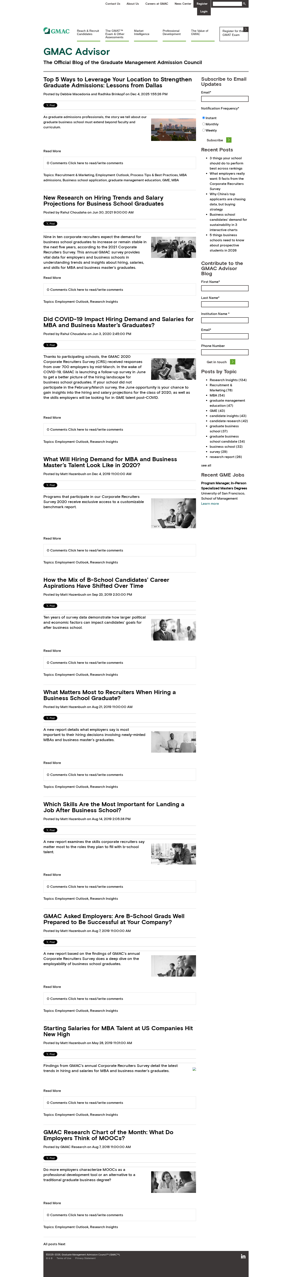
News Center (183, 3)
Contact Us (112, 3)
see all (206, 465)
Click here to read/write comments (95, 163)
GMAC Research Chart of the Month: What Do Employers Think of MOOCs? (108, 1135)
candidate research (229, 421)
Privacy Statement (85, 1258)
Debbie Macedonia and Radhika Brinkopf (92, 94)
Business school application (85, 180)
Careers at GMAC (156, 3)
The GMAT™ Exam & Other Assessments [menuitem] (114, 34)
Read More (52, 151)
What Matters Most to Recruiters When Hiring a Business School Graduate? (109, 695)
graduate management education (134, 180)
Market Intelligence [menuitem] (141, 32)
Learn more (210, 503)
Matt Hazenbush (73, 474)
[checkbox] (225, 124)
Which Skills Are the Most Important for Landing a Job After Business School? (113, 807)
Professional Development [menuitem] (172, 32)
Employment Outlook (112, 175)
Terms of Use (64, 1258)
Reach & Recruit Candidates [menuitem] (88, 32)
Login (204, 11)
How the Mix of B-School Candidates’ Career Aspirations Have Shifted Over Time (106, 582)
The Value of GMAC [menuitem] (199, 32)
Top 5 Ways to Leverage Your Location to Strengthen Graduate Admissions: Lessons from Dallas (117, 82)
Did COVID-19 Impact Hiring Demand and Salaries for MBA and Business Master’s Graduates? (118, 322)
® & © (49, 1258)
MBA (175, 180)
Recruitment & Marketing (74, 175)
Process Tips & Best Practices (154, 175)
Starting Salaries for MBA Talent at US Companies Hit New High (118, 1031)
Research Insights (104, 301)
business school (226, 446)
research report (226, 457)
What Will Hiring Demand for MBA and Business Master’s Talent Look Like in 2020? (110, 462)
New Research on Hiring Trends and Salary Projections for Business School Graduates (103, 200)
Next (61, 1244)
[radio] (225, 118)
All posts (50, 1244)
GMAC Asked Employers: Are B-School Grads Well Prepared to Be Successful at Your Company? (113, 919)
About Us (133, 3)
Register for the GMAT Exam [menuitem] (233, 33)
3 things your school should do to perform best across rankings (226, 163)
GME (166, 180)
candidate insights (228, 416)
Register (202, 3)
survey (218, 451)
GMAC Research (73, 1147)
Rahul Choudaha (73, 212)
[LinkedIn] (243, 1256)
